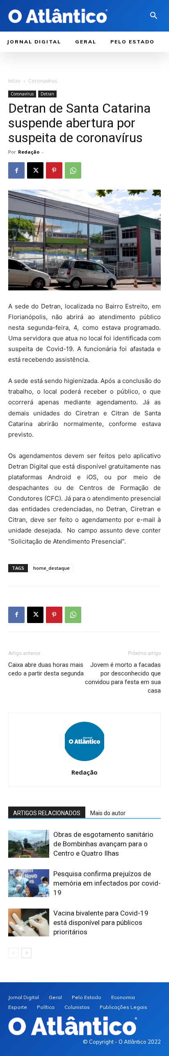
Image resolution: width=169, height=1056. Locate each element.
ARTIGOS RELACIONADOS (46, 813)
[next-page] (26, 953)
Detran (47, 94)
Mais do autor (108, 813)
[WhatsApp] (73, 170)
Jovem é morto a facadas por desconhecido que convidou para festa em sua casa (123, 677)
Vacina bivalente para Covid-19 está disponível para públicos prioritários (100, 922)
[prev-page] (13, 953)
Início (14, 80)
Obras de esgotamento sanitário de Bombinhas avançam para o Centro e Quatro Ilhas (103, 843)
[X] (35, 170)
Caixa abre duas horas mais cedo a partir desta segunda (46, 669)
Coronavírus (42, 80)
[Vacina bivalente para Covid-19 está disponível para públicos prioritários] (28, 923)
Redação (28, 152)
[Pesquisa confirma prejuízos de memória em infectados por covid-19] (28, 883)
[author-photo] (84, 760)
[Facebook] (16, 170)
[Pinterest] (54, 170)
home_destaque (51, 568)
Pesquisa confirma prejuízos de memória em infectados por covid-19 (107, 883)
